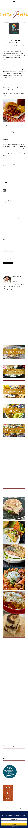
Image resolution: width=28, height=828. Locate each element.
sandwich (19, 165)
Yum (4, 758)
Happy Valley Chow (12, 190)
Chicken (9, 162)
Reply (4, 205)
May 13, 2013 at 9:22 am (12, 192)
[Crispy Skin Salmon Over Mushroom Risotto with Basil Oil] (14, 555)
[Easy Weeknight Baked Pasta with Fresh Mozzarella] (14, 602)
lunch (16, 165)
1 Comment (22, 45)
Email (4, 245)
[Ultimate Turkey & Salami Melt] (14, 509)
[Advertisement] (13, 317)
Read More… (11, 289)
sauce (9, 91)
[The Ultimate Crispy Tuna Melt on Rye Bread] (14, 625)
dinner (13, 165)
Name (5, 239)
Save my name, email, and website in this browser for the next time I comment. (13, 259)
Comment (6, 223)
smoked (9, 66)
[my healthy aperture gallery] (14, 808)
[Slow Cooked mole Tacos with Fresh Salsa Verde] (14, 532)
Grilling (13, 162)
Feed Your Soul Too (14, 16)
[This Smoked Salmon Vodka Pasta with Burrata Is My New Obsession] (14, 579)
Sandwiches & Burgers (19, 162)
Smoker (14, 164)
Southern (23, 165)
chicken (9, 165)
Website (5, 250)
